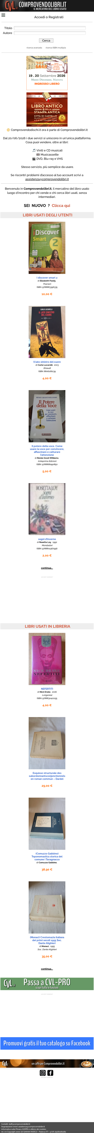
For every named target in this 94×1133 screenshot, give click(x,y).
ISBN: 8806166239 (47, 371)
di (47, 281)
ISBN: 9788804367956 (47, 548)
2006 (54, 692)
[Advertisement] (47, 595)
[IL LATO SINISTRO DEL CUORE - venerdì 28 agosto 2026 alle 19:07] (47, 357)
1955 (52, 946)
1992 (55, 542)
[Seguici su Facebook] (50, 1075)
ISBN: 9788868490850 (47, 464)
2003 (56, 365)
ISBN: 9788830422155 (47, 698)
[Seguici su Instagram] (43, 1075)
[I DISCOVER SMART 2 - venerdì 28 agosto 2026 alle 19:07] (47, 273)
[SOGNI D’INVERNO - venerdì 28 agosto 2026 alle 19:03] (47, 535)
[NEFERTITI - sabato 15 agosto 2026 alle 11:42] (47, 684)
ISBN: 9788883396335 (47, 287)
